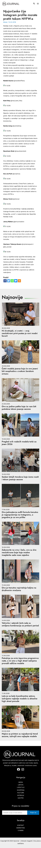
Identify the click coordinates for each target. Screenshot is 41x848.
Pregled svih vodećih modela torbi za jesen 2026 (19, 443)
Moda (5, 22)
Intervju (20, 795)
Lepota (20, 785)
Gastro (21, 798)
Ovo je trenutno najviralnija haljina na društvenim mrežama (19, 589)
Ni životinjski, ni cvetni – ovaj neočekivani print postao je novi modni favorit (20, 333)
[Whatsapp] (12, 280)
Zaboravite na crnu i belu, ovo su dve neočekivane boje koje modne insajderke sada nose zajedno (19, 552)
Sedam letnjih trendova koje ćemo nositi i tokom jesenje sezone (20, 478)
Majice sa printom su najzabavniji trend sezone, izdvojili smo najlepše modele (20, 735)
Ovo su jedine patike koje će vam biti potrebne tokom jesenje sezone (19, 408)
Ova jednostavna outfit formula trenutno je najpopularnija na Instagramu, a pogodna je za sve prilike (20, 515)
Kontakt (20, 825)
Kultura (20, 793)
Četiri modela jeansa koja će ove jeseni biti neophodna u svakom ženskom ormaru (20, 371)
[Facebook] (5, 280)
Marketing (20, 828)
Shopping (20, 790)
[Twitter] (8, 280)
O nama (20, 830)
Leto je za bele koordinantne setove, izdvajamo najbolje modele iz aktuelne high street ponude (19, 699)
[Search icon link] (34, 4)
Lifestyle (20, 787)
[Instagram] (22, 769)
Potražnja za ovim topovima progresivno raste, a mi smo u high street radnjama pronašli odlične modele (20, 661)
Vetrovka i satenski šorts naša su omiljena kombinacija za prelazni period (20, 624)
